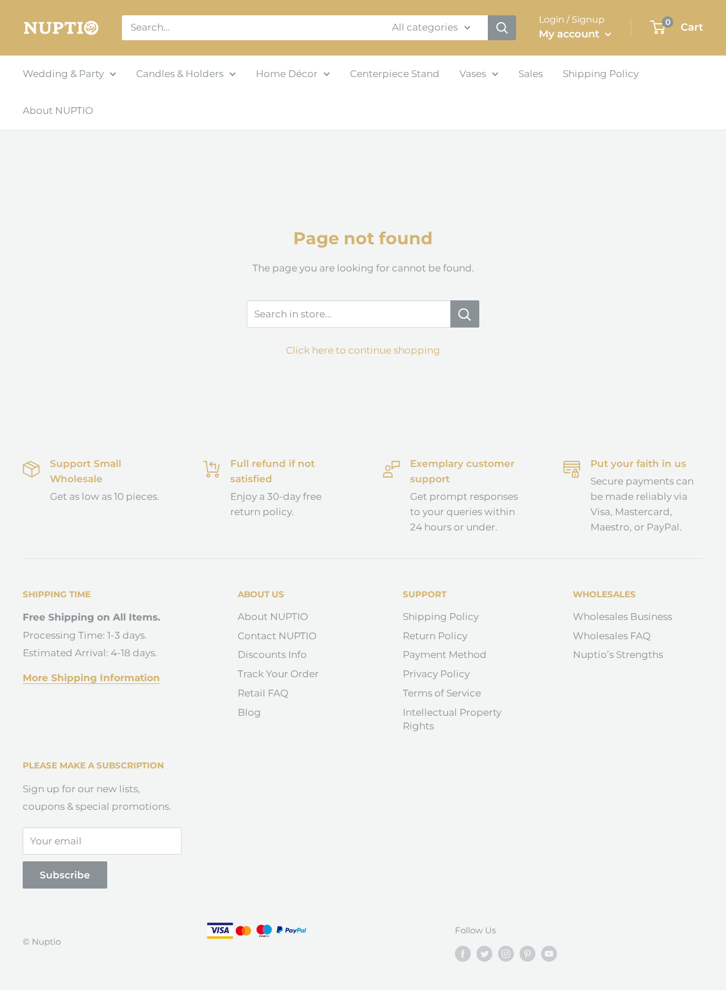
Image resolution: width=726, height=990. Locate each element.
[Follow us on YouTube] (549, 953)
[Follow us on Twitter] (484, 953)
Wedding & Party (63, 73)
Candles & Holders (179, 73)
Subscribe (65, 875)
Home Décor (287, 73)
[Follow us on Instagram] (506, 953)
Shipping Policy (601, 73)
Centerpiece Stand (395, 73)
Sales (530, 73)
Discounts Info (272, 654)
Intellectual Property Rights (452, 719)
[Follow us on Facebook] (463, 953)
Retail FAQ (263, 693)
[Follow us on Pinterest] (527, 953)
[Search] (502, 27)
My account (570, 34)
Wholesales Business (622, 616)
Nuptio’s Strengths (618, 654)
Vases (472, 73)
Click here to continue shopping (363, 350)
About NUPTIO (58, 110)
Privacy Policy (436, 673)
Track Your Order (278, 673)
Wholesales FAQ (612, 635)
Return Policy (435, 635)
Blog (249, 712)
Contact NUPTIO (277, 635)
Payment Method (445, 654)
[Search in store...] (464, 314)
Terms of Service (442, 693)
